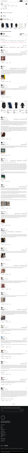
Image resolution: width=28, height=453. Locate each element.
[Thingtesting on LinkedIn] (5, 445)
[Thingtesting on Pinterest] (7, 445)
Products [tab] (9, 5)
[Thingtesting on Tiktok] (4, 445)
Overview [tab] (2, 5)
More (26, 39)
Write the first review (5, 112)
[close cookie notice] (27, 452)
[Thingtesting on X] (2, 445)
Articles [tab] (16, 5)
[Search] (24, 1)
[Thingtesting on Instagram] (1, 445)
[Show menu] (27, 1)
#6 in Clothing (6, 35)
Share (10, 62)
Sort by (24, 45)
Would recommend (6, 119)
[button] (4, 50)
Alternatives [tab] (12, 5)
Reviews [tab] (6, 5)
